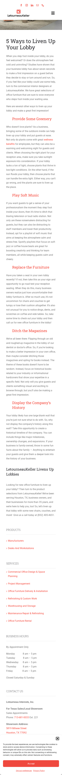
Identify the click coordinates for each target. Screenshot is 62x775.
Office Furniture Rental (20, 620)
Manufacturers (16, 540)
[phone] (43, 5)
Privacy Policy (39, 771)
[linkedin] (32, 5)
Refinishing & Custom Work (22, 598)
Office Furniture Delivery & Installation (28, 591)
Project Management (19, 583)
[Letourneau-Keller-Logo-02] (18, 10)
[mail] (37, 5)
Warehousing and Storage (22, 605)
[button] (57, 738)
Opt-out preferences (24, 771)
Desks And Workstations (21, 548)
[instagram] (26, 5)
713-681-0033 (21, 717)
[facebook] (21, 5)
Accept (31, 763)
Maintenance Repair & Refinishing (26, 613)
